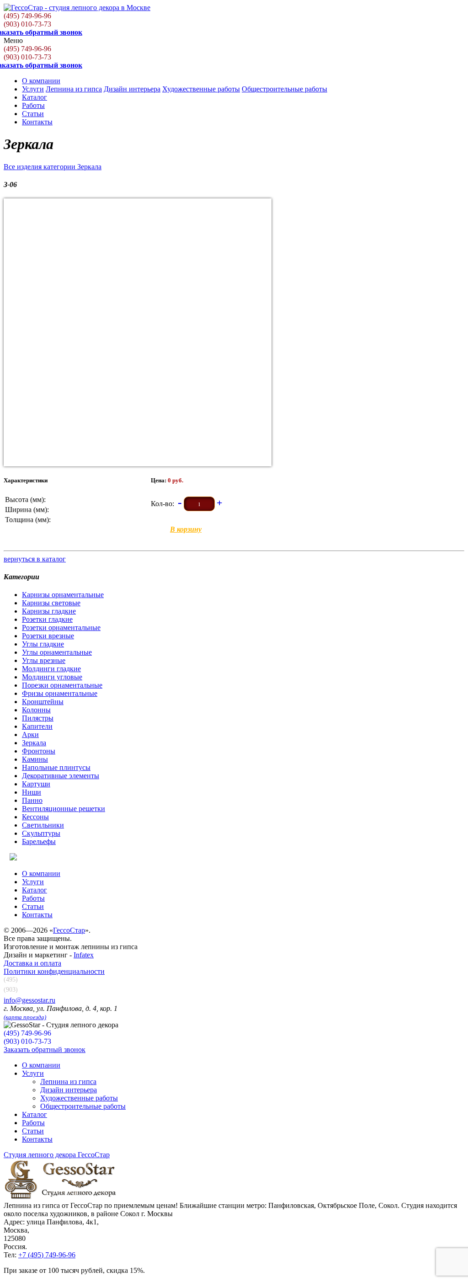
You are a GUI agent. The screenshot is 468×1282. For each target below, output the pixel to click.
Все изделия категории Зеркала (52, 167)
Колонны (36, 710)
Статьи (33, 114)
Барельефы (39, 841)
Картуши (36, 784)
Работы (33, 105)
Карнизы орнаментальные (63, 594)
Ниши (31, 792)
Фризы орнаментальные (59, 693)
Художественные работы (201, 89)
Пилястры (37, 718)
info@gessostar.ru (29, 1000)
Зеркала (34, 743)
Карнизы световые (51, 603)
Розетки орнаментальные (61, 627)
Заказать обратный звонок (44, 1049)
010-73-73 (27, 24)
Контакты (37, 122)
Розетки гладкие (47, 619)
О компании (41, 81)
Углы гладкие (43, 644)
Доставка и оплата (32, 963)
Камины (35, 759)
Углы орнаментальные (57, 652)
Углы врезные (43, 660)
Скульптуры (41, 833)
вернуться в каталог (35, 559)
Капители (37, 726)
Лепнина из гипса (74, 89)
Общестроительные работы (284, 89)
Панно (32, 800)
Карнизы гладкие (49, 611)
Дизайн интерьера (132, 89)
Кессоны (35, 817)
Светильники (43, 825)
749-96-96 (27, 16)
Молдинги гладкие (51, 669)
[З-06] (137, 332)
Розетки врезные (48, 636)
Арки (30, 734)
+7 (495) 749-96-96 (46, 1255)
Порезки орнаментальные (62, 685)
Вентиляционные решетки (63, 808)
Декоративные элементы (60, 776)
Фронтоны (38, 751)
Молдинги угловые (52, 677)
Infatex (84, 955)
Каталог (34, 97)
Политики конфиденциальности (54, 971)
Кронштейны (43, 701)
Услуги (33, 89)
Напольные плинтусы (56, 767)
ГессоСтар (69, 930)
